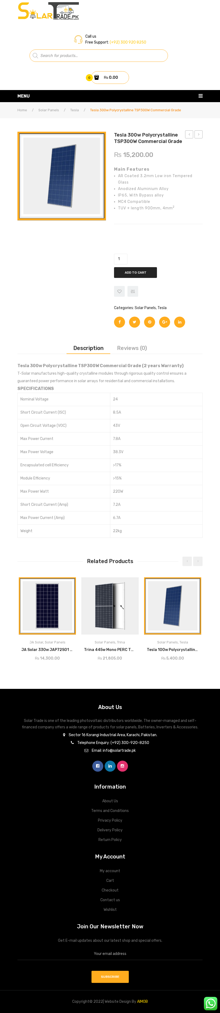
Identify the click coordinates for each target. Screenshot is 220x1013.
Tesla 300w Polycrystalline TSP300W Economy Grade (199, 135)
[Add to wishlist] (119, 291)
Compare (69, 648)
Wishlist (110, 909)
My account (110, 871)
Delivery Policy (110, 830)
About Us (110, 801)
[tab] (88, 348)
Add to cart (135, 272)
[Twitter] (134, 322)
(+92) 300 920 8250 (127, 42)
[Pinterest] (149, 322)
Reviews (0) (132, 348)
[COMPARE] (132, 291)
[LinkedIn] (179, 322)
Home (22, 110)
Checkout (110, 890)
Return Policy (110, 839)
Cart (110, 880)
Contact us (110, 900)
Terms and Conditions (110, 810)
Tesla (74, 110)
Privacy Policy (110, 820)
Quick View (67, 583)
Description (88, 348)
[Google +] (164, 322)
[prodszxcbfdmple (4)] (61, 176)
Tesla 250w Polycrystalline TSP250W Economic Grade (189, 135)
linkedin (110, 766)
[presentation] (187, 561)
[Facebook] (119, 322)
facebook (97, 766)
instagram (122, 766)
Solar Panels (48, 110)
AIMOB (142, 1001)
